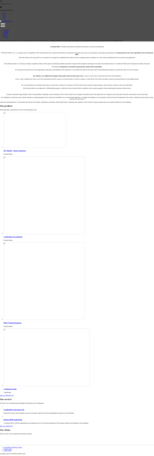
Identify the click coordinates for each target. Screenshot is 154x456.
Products (6, 32)
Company (6, 30)
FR (4, 18)
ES (4, 13)
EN (5, 16)
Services (6, 34)
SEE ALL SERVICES (6, 426)
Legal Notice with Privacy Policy (13, 447)
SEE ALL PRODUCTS (7, 395)
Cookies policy (8, 449)
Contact (6, 37)
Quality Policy (8, 450)
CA (5, 15)
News (5, 35)
